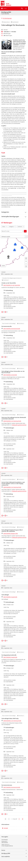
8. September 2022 (7, 410)
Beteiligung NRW (6, 12)
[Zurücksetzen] (23, 231)
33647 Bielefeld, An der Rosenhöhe (11, 285)
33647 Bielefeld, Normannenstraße (11, 328)
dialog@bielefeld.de (9, 845)
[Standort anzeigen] (26, 258)
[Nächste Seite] (19, 819)
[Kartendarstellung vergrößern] (26, 261)
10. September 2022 (8, 274)
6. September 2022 (7, 648)
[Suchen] (25, 231)
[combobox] (13, 236)
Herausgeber (5, 836)
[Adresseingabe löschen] (26, 236)
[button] (14, 212)
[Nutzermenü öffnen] (26, 8)
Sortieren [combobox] (20, 226)
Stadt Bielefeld (5, 839)
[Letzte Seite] (22, 819)
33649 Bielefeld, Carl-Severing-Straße (12, 421)
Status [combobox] (3, 226)
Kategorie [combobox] (11, 226)
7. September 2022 (7, 588)
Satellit (3, 265)
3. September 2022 (7, 778)
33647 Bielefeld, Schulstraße (10, 374)
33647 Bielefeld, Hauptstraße (10, 597)
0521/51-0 (7, 844)
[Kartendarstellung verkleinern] (26, 264)
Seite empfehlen (6, 856)
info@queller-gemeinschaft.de (19, 425)
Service (3, 850)
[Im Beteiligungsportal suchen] (22, 8)
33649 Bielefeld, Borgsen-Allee (10, 533)
